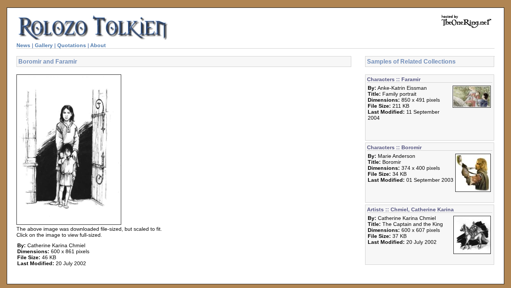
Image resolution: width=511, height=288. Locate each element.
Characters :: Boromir (394, 147)
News (23, 45)
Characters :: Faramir (393, 79)
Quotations (71, 45)
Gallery (44, 45)
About (98, 45)
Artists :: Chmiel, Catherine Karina (410, 209)
